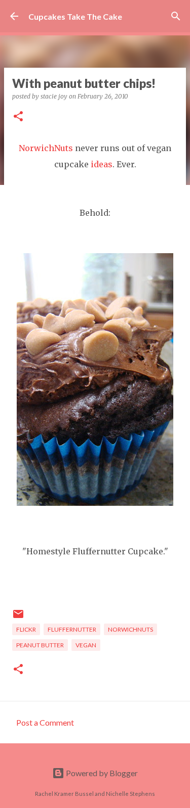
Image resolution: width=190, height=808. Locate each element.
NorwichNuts (46, 148)
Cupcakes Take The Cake (75, 16)
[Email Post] (18, 618)
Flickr (26, 629)
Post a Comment (45, 722)
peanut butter (40, 645)
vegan (85, 645)
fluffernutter (72, 629)
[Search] (176, 16)
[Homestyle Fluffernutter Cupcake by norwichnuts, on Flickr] (95, 503)
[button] (18, 117)
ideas (101, 164)
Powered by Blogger (101, 773)
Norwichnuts (130, 629)
